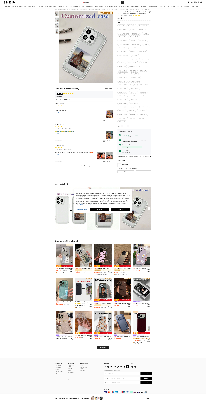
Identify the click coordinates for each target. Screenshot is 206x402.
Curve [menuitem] (46, 6)
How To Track (71, 374)
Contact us (82, 365)
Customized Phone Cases (88, 9)
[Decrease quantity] (122, 126)
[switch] (68, 99)
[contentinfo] (128, 392)
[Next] (149, 208)
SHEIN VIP (70, 378)
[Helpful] (104, 120)
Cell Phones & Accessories (64, 9)
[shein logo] (9, 2)
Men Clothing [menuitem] (61, 6)
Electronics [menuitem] (143, 6)
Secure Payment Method (83, 368)
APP (132, 363)
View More (103, 347)
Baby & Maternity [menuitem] (171, 6)
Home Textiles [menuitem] (122, 6)
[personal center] (189, 2)
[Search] (122, 2)
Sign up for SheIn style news (112, 370)
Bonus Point (82, 370)
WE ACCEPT (107, 389)
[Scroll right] (201, 6)
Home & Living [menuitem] (52, 6)
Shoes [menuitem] (106, 6)
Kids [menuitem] (67, 6)
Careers (57, 369)
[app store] (132, 367)
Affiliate (69, 379)
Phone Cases (78, 9)
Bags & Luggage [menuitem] (113, 6)
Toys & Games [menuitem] (161, 6)
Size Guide (70, 376)
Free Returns (70, 368)
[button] (198, 2)
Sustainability (58, 367)
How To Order (71, 372)
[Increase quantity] (128, 126)
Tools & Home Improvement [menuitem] (183, 6)
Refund (69, 370)
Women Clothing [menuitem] (32, 6)
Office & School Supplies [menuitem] (197, 6)
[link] (191, 2)
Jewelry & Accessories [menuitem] (75, 6)
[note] (64, 266)
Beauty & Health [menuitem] (99, 6)
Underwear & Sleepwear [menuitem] (87, 6)
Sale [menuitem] (25, 6)
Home (56, 9)
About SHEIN (58, 365)
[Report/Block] (112, 120)
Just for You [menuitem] (15, 6)
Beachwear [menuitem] (40, 6)
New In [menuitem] (21, 6)
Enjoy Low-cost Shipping (71, 366)
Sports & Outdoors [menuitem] (152, 6)
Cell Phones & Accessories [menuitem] (133, 6)
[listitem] (64, 260)
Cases (72, 9)
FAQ (56, 373)
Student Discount (59, 371)
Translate (57, 112)
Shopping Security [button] (126, 144)
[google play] (135, 367)
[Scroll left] (199, 6)
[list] (117, 366)
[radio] (121, 25)
